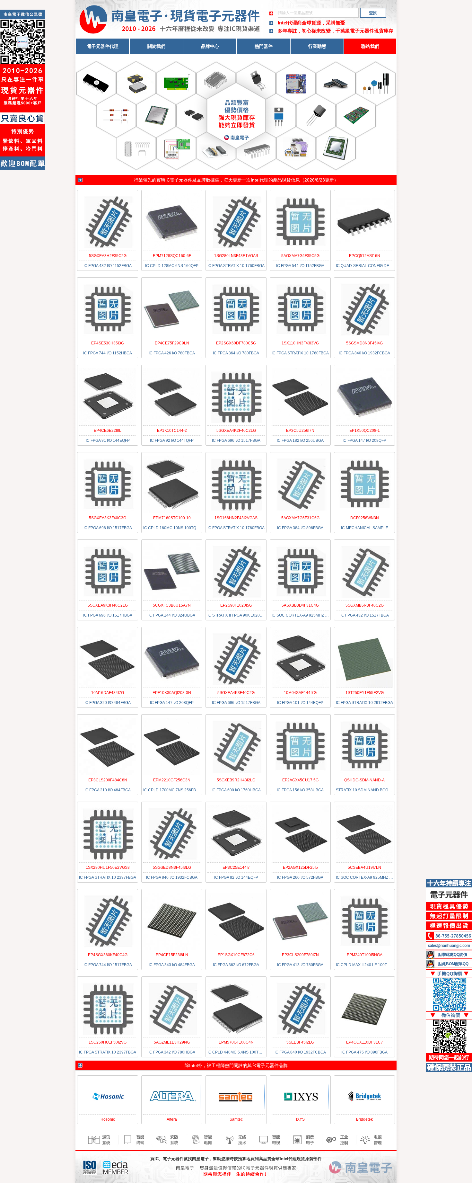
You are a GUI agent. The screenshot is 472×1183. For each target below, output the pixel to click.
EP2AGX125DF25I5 (300, 867)
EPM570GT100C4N (236, 1042)
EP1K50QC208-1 (364, 430)
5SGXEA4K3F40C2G (236, 692)
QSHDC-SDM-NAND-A (364, 780)
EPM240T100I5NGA (364, 955)
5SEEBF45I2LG (300, 1042)
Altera (172, 1119)
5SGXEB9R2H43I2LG (236, 780)
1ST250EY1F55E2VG (364, 692)
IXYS (300, 1119)
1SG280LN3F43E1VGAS (236, 256)
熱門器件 (264, 46)
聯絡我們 (370, 46)
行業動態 (317, 46)
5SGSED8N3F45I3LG (172, 867)
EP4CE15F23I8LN (172, 955)
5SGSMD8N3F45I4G (364, 343)
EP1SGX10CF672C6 (236, 955)
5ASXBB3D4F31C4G (300, 605)
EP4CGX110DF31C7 (364, 1042)
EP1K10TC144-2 (172, 430)
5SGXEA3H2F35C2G (108, 256)
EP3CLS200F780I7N (300, 955)
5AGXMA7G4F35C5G (300, 256)
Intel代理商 (290, 22)
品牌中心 (210, 46)
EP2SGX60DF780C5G (236, 343)
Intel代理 (259, 179)
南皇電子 (200, 1158)
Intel (193, 1065)
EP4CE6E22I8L (107, 430)
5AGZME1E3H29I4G (172, 1042)
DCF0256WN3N (364, 518)
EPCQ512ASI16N (364, 256)
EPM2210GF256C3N (171, 780)
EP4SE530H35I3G (107, 343)
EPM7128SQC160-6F (172, 256)
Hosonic (108, 1119)
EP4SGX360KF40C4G (107, 955)
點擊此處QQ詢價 (452, 954)
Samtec (236, 1119)
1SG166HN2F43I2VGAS (236, 518)
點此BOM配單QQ (453, 964)
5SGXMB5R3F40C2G (364, 605)
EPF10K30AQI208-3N (172, 692)
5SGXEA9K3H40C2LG (108, 605)
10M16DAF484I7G (107, 692)
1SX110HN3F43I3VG (300, 343)
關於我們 (156, 46)
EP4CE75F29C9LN (172, 343)
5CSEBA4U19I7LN (364, 867)
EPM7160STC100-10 (172, 518)
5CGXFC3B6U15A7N (172, 605)
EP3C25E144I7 (236, 867)
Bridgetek (364, 1119)
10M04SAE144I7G (300, 692)
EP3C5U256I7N (300, 430)
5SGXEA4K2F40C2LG (236, 430)
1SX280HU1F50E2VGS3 (108, 867)
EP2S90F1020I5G (236, 605)
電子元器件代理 (102, 46)
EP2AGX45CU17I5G (300, 780)
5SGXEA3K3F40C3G (107, 518)
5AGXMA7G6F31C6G (300, 518)
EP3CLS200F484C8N (107, 780)
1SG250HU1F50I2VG (108, 1042)
